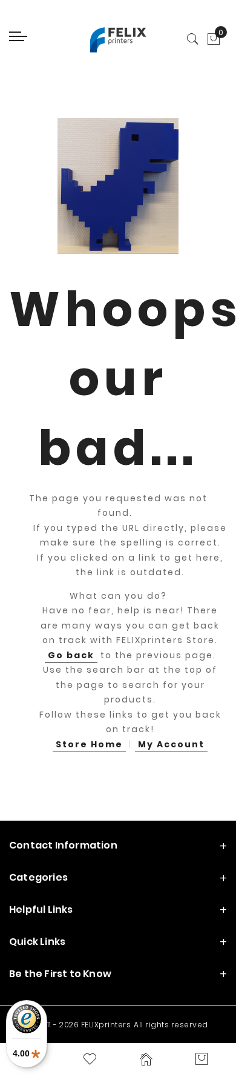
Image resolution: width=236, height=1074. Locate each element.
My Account (171, 744)
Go (71, 655)
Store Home (89, 744)
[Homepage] (146, 1059)
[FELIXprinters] (118, 39)
